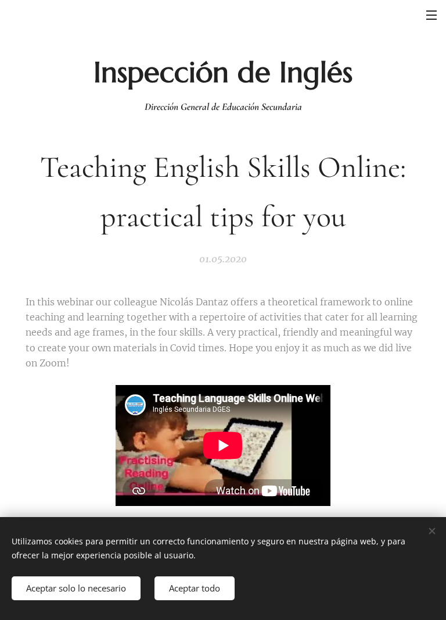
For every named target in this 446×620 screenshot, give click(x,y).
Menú (431, 14)
